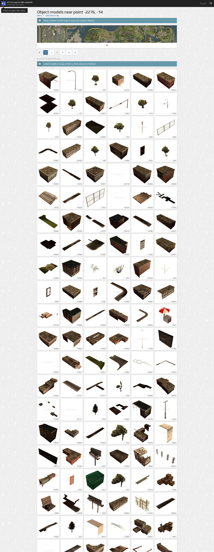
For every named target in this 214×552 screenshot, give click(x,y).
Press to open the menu (14, 10)
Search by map (52, 15)
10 (69, 52)
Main (39, 15)
